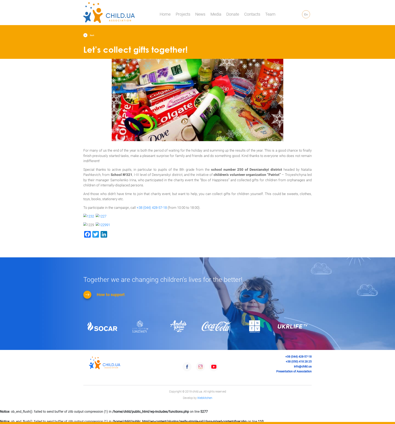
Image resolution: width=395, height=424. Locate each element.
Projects (183, 14)
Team (270, 14)
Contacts (252, 14)
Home (165, 14)
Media (215, 14)
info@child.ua (303, 366)
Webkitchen (204, 398)
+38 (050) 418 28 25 (299, 361)
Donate (232, 14)
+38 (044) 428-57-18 (152, 208)
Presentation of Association (294, 371)
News (200, 14)
